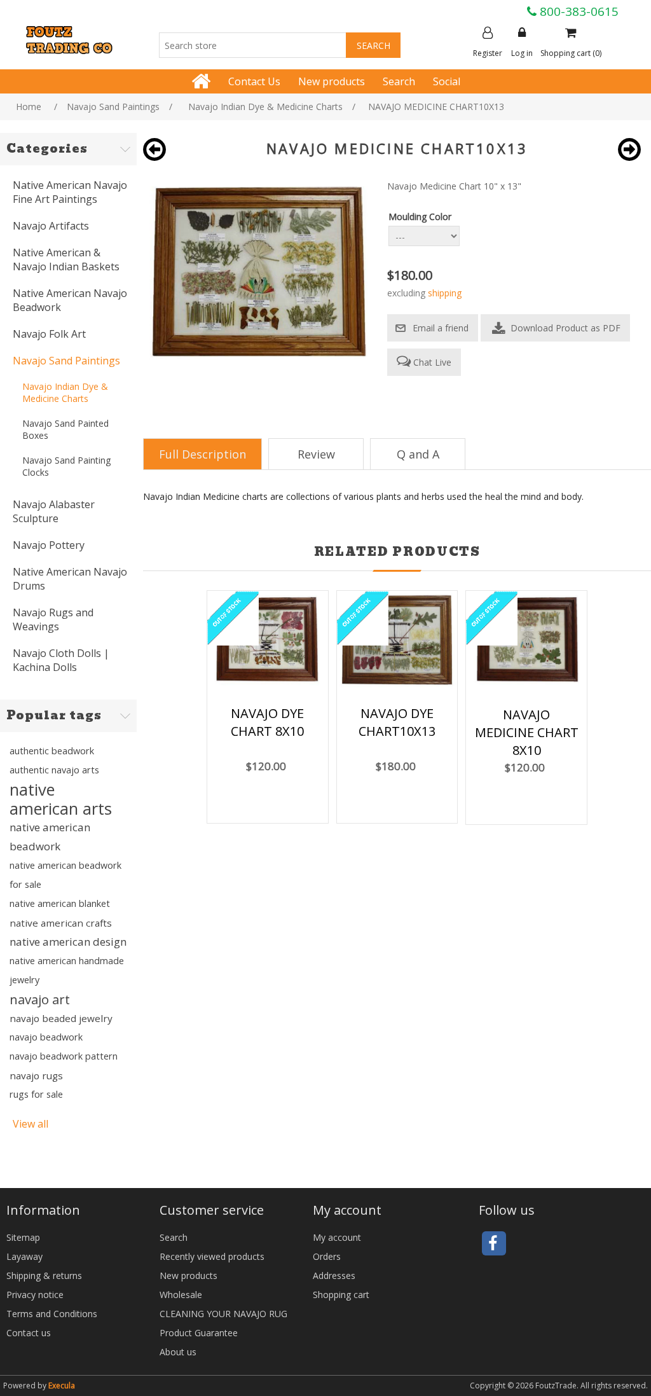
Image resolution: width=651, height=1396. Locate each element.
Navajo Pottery (49, 545)
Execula (61, 1385)
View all (30, 1124)
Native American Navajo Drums (70, 579)
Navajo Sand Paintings (66, 361)
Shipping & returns (44, 1275)
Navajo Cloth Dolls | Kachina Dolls (61, 660)
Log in (522, 53)
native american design (68, 941)
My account (337, 1237)
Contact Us (254, 81)
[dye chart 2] (267, 641)
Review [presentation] (316, 454)
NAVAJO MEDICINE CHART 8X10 (527, 732)
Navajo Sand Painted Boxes (65, 429)
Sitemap (23, 1237)
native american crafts (61, 922)
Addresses (334, 1275)
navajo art (40, 999)
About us (178, 1352)
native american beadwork (50, 836)
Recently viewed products (212, 1256)
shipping (445, 293)
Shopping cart (341, 1295)
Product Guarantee (199, 1333)
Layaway (24, 1256)
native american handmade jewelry (67, 970)
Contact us (28, 1333)
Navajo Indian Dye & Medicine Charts (65, 392)
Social (446, 81)
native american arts (61, 799)
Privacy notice (35, 1295)
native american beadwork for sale (65, 874)
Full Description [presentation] (202, 454)
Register (487, 53)
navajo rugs (36, 1075)
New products (331, 81)
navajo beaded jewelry (61, 1018)
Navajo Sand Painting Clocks (66, 466)
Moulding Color (419, 217)
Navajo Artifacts (51, 226)
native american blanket (60, 903)
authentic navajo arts (54, 770)
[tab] (202, 454)
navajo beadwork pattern (64, 1056)
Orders (327, 1256)
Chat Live (431, 362)
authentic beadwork (52, 751)
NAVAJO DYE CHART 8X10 (267, 722)
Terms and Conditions (51, 1314)
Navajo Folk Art (49, 334)
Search (399, 81)
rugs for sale (36, 1094)
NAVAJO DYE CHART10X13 (397, 722)
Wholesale (181, 1295)
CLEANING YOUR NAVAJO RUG (223, 1314)
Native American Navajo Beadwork (70, 300)
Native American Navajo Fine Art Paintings (70, 192)
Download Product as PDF (564, 328)
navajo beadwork (46, 1037)
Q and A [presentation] (418, 454)
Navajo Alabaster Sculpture (54, 511)
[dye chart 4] (397, 641)
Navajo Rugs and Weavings (53, 619)
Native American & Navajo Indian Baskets (66, 259)
